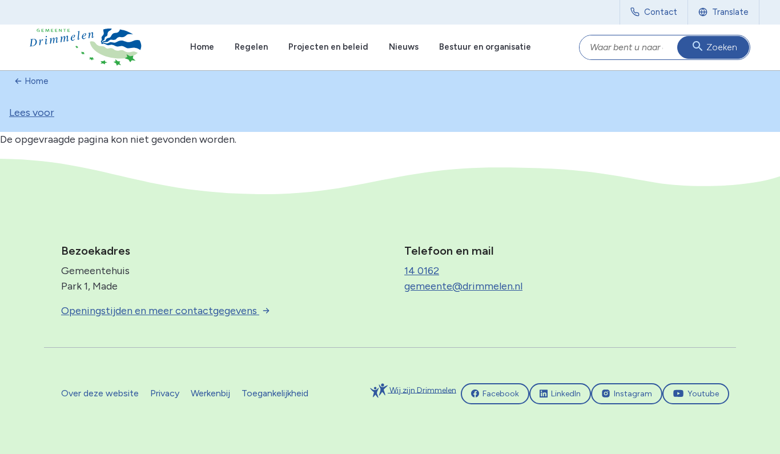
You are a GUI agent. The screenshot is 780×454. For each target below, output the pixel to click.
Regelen (251, 47)
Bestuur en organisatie (485, 47)
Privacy (164, 393)
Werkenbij (210, 393)
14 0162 (421, 270)
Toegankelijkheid (275, 393)
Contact (660, 12)
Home (202, 47)
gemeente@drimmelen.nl (463, 286)
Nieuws (404, 47)
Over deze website (100, 393)
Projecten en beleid (328, 47)
